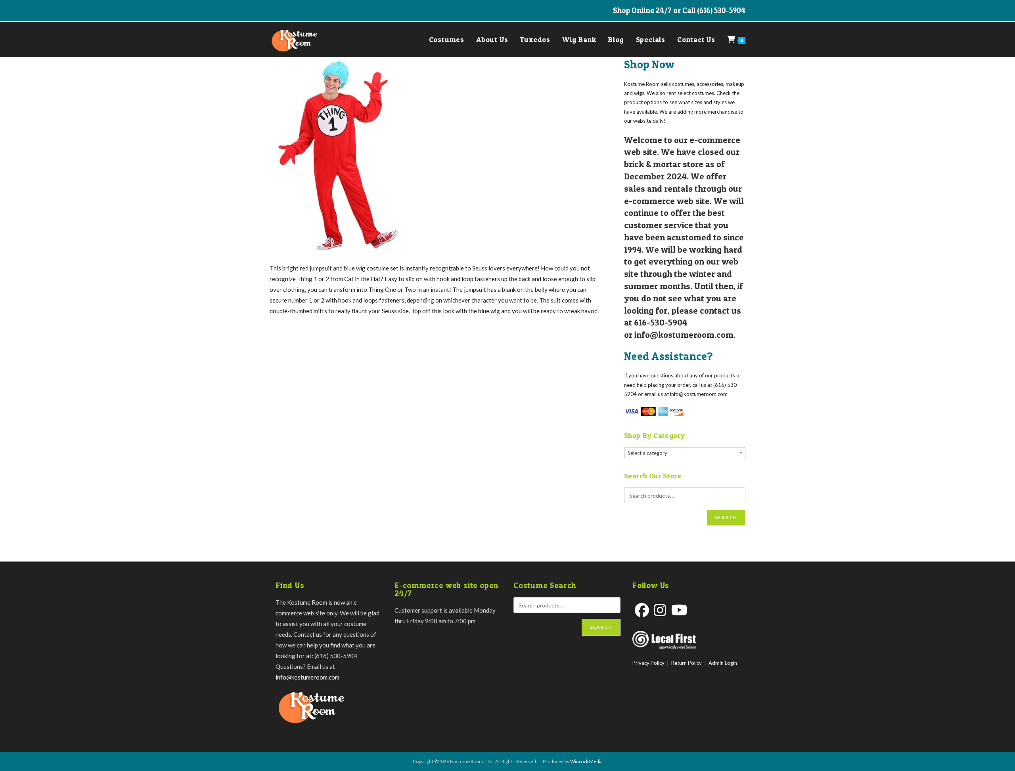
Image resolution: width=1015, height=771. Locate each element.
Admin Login (723, 663)
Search (726, 517)
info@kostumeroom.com (307, 677)
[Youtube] (679, 610)
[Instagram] (660, 610)
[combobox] (684, 452)
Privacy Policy (648, 663)
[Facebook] (642, 610)
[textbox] (684, 453)
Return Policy (686, 663)
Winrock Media (586, 761)
